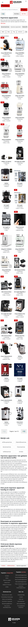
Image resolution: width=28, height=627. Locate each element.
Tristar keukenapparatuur (21, 584)
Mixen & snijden (7, 580)
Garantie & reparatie (7, 601)
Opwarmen (7, 582)
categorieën (9, 573)
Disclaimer (21, 607)
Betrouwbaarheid (21, 603)
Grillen (7, 587)
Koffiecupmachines (7, 442)
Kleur (8, 31)
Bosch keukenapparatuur (21, 579)
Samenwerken (21, 601)
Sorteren (20, 31)
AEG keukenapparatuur (21, 581)
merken (24, 572)
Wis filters (16, 13)
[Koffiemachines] (3, 13)
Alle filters (24, 13)
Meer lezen (3, 23)
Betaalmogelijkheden (7, 603)
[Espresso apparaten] (24, 431)
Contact (21, 597)
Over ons (21, 599)
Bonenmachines (5, 27)
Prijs (14, 31)
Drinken (21, 451)
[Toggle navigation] (2, 2)
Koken (7, 578)
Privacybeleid (20, 605)
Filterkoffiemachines (21, 442)
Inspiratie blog (21, 595)
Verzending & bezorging (7, 597)
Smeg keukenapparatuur (21, 577)
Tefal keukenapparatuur (21, 575)
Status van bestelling (7, 599)
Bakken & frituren (7, 584)
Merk (3, 31)
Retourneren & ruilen (7, 595)
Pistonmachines (21, 447)
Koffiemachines (7, 451)
